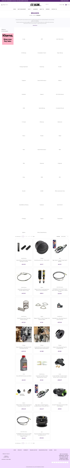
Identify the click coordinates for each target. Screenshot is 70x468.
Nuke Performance (42, 149)
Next (34, 236)
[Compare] (26, 254)
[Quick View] (21, 254)
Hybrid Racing (42, 108)
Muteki (41, 135)
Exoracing (42, 66)
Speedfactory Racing (23, 204)
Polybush (60, 163)
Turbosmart (59, 218)
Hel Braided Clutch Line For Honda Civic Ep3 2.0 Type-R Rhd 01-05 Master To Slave (23, 435)
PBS (24, 163)
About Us (42, 9)
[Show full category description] (35, 25)
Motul (24, 135)
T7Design (24, 218)
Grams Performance (42, 80)
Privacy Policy (6, 453)
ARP (42, 39)
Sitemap (42, 466)
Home (14, 9)
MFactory (42, 121)
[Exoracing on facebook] (32, 453)
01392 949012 (66, 0)
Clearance (35, 9)
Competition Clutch (42, 52)
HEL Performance (60, 94)
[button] (8, 39)
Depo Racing (60, 52)
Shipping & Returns (6, 459)
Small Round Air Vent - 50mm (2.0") (41, 260)
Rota (24, 177)
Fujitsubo (24, 80)
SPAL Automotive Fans (60, 190)
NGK (24, 149)
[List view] (55, 236)
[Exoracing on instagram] (35, 453)
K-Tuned (24, 121)
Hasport (42, 94)
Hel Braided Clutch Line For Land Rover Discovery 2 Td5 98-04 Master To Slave (60, 290)
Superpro (42, 204)
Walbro (23, 232)
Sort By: (58, 236)
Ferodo (59, 66)
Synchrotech (60, 204)
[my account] (2, 5)
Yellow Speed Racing (41, 232)
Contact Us (54, 9)
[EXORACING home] (35, 5)
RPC (60, 177)
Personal (42, 163)
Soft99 (41, 190)
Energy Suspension (24, 66)
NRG (60, 149)
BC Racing (24, 52)
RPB (42, 177)
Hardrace (24, 94)
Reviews (47, 9)
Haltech (60, 80)
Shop (29, 9)
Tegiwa (41, 218)
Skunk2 (23, 190)
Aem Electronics (59, 39)
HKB (24, 108)
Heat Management (22, 9)
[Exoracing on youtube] (38, 453)
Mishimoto (60, 121)
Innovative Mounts (60, 108)
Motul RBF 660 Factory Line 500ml (23, 375)
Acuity (23, 39)
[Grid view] (53, 236)
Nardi (60, 135)
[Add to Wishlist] (24, 254)
